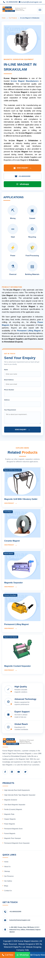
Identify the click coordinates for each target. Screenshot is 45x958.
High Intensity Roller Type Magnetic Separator (19, 795)
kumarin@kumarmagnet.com (31, 2)
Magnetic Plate (9, 814)
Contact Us (8, 891)
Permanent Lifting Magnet (29, 331)
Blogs (6, 886)
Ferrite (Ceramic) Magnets (13, 809)
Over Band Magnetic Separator (14, 805)
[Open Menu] (39, 10)
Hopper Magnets (10, 819)
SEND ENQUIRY (23, 168)
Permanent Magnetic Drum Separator (17, 843)
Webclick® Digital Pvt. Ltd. (15, 947)
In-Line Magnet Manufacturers (25, 81)
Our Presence (9, 876)
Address (7, 400)
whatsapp (24, 184)
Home (4, 18)
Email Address (9, 379)
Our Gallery (8, 881)
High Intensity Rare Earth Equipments (17, 790)
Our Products (13, 18)
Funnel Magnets (9, 833)
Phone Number (9, 389)
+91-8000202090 (11, 2)
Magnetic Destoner (10, 800)
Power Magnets (9, 824)
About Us (7, 866)
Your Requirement (10, 410)
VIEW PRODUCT (10, 503)
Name (6, 369)
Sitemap (7, 871)
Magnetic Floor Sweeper (12, 838)
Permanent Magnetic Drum (13, 829)
